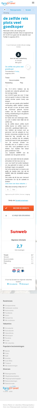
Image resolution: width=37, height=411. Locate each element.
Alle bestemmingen (11, 366)
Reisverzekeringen (11, 381)
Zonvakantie (13, 284)
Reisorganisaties (15, 10)
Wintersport (25, 284)
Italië (6, 356)
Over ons (6, 407)
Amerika (7, 358)
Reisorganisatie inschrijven (19, 407)
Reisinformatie (9, 383)
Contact (31, 407)
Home (5, 405)
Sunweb (28, 10)
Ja (8, 189)
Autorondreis (9, 310)
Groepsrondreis (10, 305)
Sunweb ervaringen (21, 200)
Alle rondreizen (10, 320)
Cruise (7, 340)
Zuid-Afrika (8, 361)
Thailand (8, 363)
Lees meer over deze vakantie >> (16, 183)
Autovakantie (9, 331)
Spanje (7, 351)
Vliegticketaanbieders (12, 376)
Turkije (17, 71)
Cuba (7, 353)
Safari (7, 315)
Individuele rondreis (11, 308)
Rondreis (8, 338)
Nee (13, 189)
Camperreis (9, 318)
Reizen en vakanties (14, 405)
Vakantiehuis (9, 333)
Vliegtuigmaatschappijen (13, 378)
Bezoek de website (21, 208)
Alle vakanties (9, 343)
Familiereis (8, 313)
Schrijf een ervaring (21, 215)
